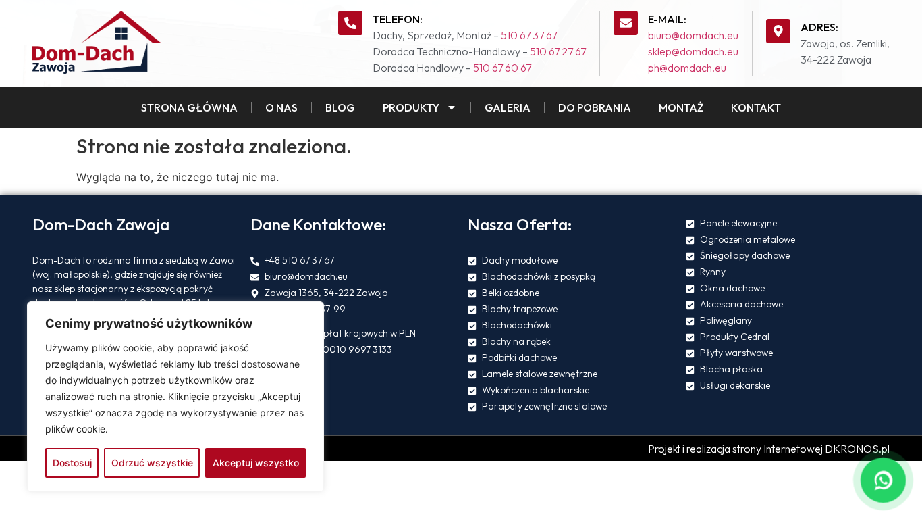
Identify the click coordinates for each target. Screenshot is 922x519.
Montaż (681, 107)
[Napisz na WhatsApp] (883, 480)
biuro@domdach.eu (693, 35)
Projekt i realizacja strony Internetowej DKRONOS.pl (769, 448)
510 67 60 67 (502, 67)
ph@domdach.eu (687, 67)
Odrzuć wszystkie (152, 462)
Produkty (411, 107)
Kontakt (756, 107)
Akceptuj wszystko (256, 462)
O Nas (281, 107)
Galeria (508, 107)
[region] (175, 396)
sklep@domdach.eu (693, 51)
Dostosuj (72, 462)
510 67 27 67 (558, 51)
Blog (340, 107)
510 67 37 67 (529, 35)
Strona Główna (189, 107)
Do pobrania (594, 107)
